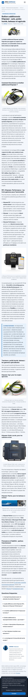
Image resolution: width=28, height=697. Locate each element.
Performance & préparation (12, 7)
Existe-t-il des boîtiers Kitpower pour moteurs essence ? (13, 625)
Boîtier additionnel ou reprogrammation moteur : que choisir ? (13, 618)
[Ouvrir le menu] (24, 2)
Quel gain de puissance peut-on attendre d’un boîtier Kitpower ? (12, 598)
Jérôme (5, 23)
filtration (8, 588)
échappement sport (18, 588)
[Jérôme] (5, 647)
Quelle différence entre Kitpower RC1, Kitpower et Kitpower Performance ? (13, 605)
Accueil (3, 7)
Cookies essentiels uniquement (14, 690)
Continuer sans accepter (8, 678)
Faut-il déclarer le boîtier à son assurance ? (12, 632)
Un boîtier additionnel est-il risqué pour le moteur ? (14, 611)
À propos (18, 673)
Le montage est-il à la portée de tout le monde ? (14, 639)
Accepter (14, 693)
